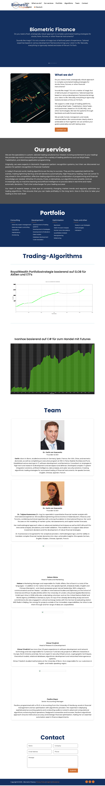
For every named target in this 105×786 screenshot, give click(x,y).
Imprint (48, 782)
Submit (73, 771)
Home (27, 3)
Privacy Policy (40, 782)
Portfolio (59, 3)
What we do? (37, 3)
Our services (48, 3)
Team (77, 3)
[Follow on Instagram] (93, 781)
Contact (85, 3)
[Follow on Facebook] (86, 781)
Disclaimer (55, 782)
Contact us (61, 130)
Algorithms (68, 3)
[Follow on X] (90, 781)
